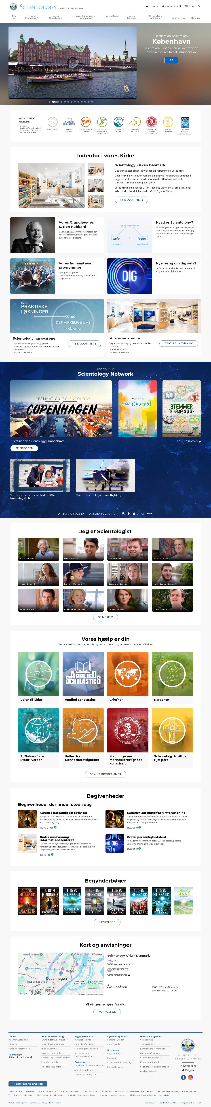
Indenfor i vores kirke (18, 1039)
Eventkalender (114, 1044)
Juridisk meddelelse (194, 1103)
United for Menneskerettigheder (81, 1095)
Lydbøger (111, 1058)
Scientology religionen (69, 1091)
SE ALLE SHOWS (187, 441)
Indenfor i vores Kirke (105, 155)
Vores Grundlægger (56, 17)
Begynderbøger (105, 881)
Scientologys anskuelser (52, 1044)
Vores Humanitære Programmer (85, 17)
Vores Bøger (112, 16)
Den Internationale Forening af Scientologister (176, 1091)
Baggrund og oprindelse (52, 1053)
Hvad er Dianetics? (49, 1048)
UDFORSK (170, 61)
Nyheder (195, 18)
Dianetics (30, 1091)
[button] (50, 102)
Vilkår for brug (179, 1103)
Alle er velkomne (125, 338)
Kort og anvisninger (106, 945)
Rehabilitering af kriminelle (152, 1048)
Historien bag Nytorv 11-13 (20, 1048)
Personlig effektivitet (84, 1044)
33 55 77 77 (120, 969)
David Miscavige (90, 1091)
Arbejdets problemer (84, 1070)
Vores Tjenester (132, 17)
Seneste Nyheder (115, 1039)
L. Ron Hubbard (15, 1091)
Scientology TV (171, 6)
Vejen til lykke (146, 1039)
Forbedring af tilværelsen (86, 1048)
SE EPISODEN (24, 448)
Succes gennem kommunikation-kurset (84, 1054)
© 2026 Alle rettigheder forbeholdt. (34, 1103)
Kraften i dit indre (171, 39)
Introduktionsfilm (115, 1066)
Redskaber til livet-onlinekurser (88, 1065)
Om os (14, 17)
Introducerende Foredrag (119, 1062)
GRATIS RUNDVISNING (179, 343)
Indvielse (12, 1044)
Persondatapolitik (151, 1103)
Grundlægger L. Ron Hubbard (55, 1039)
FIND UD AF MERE (131, 199)
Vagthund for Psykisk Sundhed (154, 1066)
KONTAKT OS (107, 1011)
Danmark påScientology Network (20, 1055)
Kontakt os (153, 6)
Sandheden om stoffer (150, 1057)
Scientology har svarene (34, 338)
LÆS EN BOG (107, 922)
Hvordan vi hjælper (150, 1036)
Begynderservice (83, 1036)
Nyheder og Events (118, 1036)
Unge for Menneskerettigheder (113, 1095)
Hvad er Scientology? (31, 17)
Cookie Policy (165, 1103)
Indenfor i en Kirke (50, 1062)
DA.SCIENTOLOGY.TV (102, 513)
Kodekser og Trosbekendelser (55, 1057)
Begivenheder (179, 18)
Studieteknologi (147, 1044)
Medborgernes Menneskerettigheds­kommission (150, 1095)
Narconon (28, 1095)
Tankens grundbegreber (85, 1074)
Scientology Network (105, 374)
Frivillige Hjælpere (148, 1071)
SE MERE (104, 617)
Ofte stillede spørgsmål (155, 17)
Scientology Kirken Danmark (140, 165)
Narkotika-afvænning (150, 1053)
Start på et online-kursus (112, 1091)
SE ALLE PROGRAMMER (105, 774)
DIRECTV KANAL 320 (71, 513)
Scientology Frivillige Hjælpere (139, 1091)
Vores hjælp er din (106, 639)
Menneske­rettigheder (150, 1062)
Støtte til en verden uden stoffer (50, 1095)
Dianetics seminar (82, 1039)
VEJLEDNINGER (117, 975)
